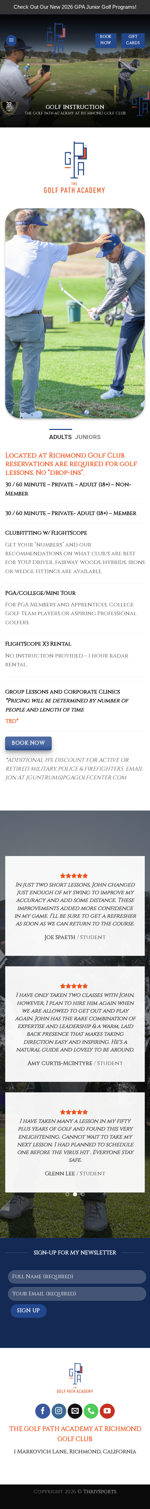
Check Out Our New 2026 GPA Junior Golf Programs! (75, 7)
